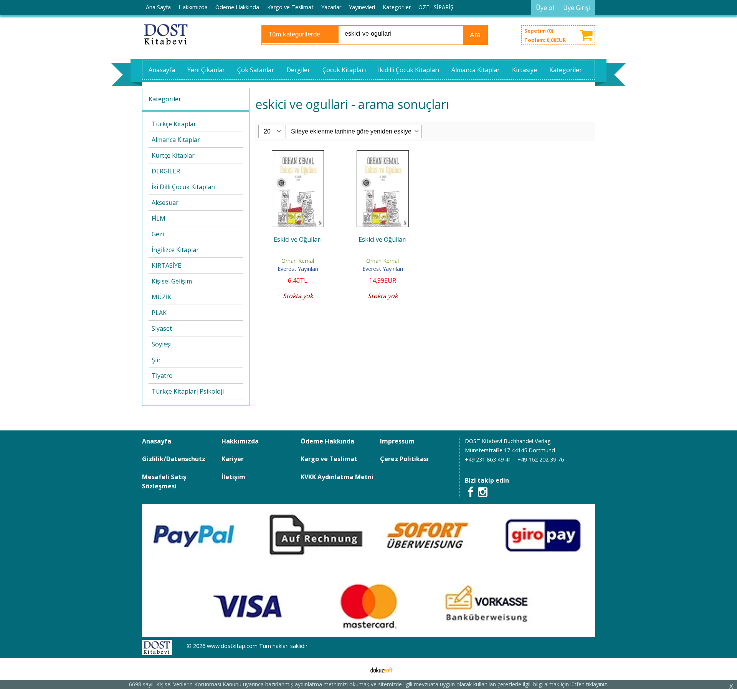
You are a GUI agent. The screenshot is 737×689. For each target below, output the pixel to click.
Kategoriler (165, 99)
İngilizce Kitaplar (175, 250)
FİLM (158, 218)
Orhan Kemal (297, 260)
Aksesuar (165, 202)
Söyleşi (162, 344)
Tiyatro (162, 375)
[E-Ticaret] (381, 669)
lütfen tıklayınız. (589, 684)
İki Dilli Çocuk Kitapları (183, 187)
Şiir (156, 360)
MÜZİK (161, 297)
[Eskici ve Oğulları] (298, 155)
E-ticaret (356, 669)
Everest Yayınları (298, 268)
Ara (475, 35)
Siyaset (162, 328)
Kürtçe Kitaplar (173, 155)
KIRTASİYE (166, 265)
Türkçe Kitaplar (174, 124)
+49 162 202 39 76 (540, 459)
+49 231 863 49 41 (488, 459)
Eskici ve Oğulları (298, 239)
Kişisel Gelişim (172, 281)
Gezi (158, 234)
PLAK (159, 312)
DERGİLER (166, 171)
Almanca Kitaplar (176, 139)
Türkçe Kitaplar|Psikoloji (188, 391)
